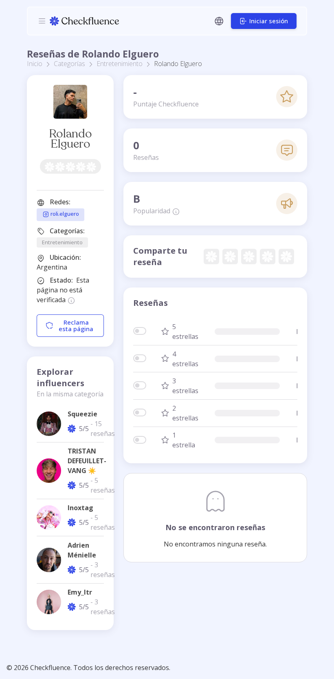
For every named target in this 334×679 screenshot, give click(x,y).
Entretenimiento (120, 63)
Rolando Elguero (70, 139)
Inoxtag (80, 507)
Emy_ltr (80, 592)
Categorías (69, 63)
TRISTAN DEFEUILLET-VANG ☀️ (87, 461)
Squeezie (82, 413)
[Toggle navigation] (41, 21)
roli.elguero (64, 214)
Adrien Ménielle (82, 550)
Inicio (34, 63)
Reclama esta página (76, 325)
